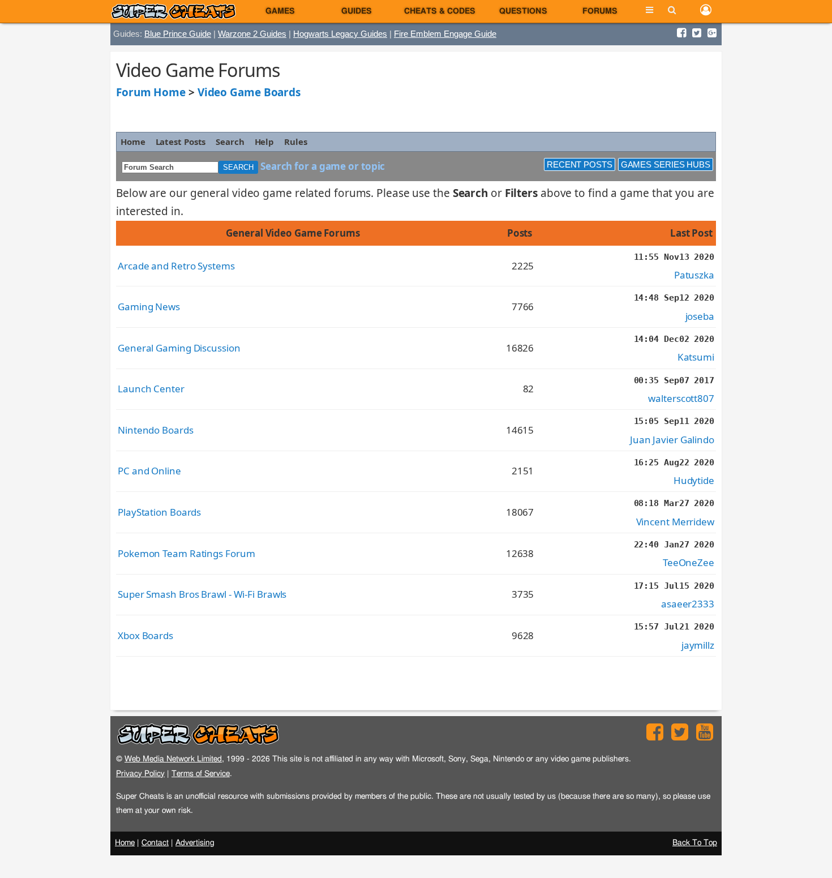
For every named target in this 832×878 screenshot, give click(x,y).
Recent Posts (579, 164)
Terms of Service (200, 773)
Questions (523, 11)
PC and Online (149, 470)
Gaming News (149, 306)
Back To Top (694, 843)
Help (265, 141)
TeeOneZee (688, 562)
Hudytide (694, 480)
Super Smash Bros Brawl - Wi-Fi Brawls (202, 594)
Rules (295, 141)
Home (133, 141)
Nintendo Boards (156, 429)
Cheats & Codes (439, 11)
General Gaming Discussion (179, 347)
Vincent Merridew (675, 521)
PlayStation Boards (159, 512)
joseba (699, 316)
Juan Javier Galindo (672, 439)
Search (230, 141)
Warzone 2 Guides (252, 33)
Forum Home (151, 92)
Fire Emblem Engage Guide (445, 33)
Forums (599, 11)
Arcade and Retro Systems (176, 265)
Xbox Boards (145, 635)
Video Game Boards (249, 92)
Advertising (195, 843)
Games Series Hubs (665, 164)
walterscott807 (681, 398)
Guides (356, 11)
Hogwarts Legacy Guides (340, 33)
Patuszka (694, 274)
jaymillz (697, 645)
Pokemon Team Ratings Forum (186, 553)
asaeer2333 (687, 603)
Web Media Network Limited (173, 759)
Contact (155, 843)
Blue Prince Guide (177, 33)
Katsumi (695, 356)
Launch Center (151, 388)
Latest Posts (181, 141)
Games (280, 11)
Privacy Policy (140, 773)
